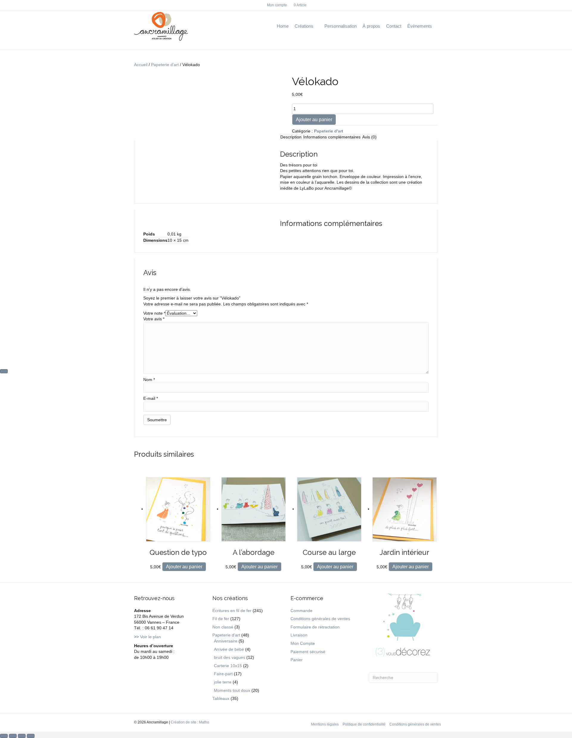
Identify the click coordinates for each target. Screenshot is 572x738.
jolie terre (222, 682)
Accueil (140, 64)
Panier (296, 659)
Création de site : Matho (190, 722)
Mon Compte (302, 643)
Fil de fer (220, 618)
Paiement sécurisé (307, 651)
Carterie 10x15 (228, 665)
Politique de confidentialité (364, 724)
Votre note (154, 313)
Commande (301, 610)
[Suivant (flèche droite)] (4, 371)
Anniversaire (225, 641)
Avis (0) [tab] (369, 137)
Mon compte (277, 5)
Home (283, 26)
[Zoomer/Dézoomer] (4, 736)
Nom (149, 379)
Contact (393, 26)
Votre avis (153, 318)
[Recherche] (436, 26)
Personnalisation (340, 26)
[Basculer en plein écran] (13, 736)
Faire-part (223, 673)
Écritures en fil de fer (231, 610)
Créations (304, 26)
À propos (371, 26)
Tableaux (220, 698)
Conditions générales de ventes (320, 618)
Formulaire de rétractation (315, 627)
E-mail (150, 398)
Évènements (419, 26)
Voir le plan (147, 636)
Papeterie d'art (165, 64)
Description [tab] (290, 137)
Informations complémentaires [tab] (331, 137)
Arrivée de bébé (229, 649)
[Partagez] (22, 736)
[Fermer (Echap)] (31, 736)
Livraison (298, 635)
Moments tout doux (232, 690)
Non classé (222, 627)
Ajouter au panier (314, 119)
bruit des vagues (229, 657)
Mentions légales (325, 724)
